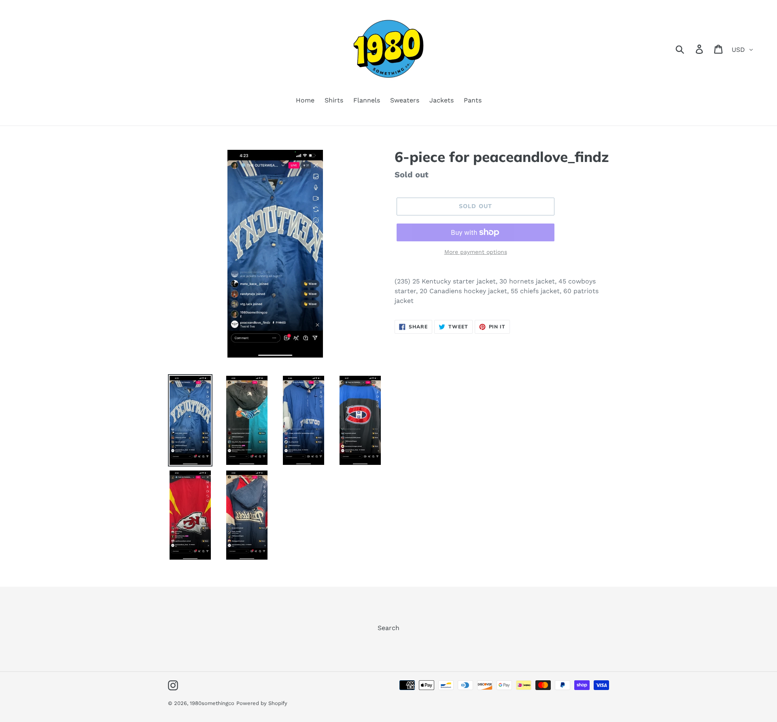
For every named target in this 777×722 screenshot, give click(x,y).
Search (388, 628)
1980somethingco (212, 703)
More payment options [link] (475, 252)
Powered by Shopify (261, 703)
